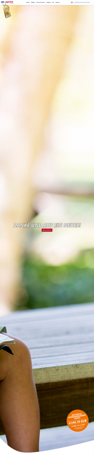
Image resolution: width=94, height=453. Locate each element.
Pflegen (33, 2)
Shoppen (49, 2)
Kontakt (57, 2)
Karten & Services (40, 2)
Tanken (28, 2)
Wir (53, 2)
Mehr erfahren (47, 230)
